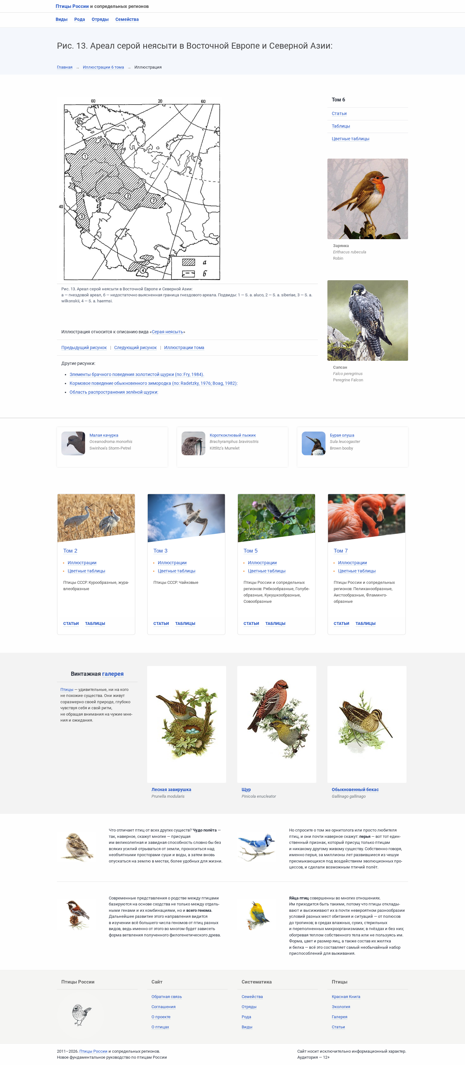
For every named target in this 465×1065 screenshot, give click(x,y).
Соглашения (164, 1006)
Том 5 (250, 551)
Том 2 (70, 551)
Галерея (339, 1016)
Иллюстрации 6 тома (103, 67)
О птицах (160, 1027)
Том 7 (341, 551)
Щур (246, 789)
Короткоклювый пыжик (233, 435)
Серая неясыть (167, 331)
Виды (62, 19)
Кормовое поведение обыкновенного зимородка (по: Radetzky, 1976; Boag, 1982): (154, 383)
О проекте (161, 1016)
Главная (64, 67)
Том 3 (160, 551)
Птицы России (72, 6)
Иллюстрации (82, 562)
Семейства (127, 19)
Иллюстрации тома (184, 347)
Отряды (100, 19)
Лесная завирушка (171, 789)
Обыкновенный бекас (355, 789)
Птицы (66, 689)
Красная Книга (346, 996)
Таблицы (341, 126)
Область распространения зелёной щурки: (114, 392)
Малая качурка (104, 435)
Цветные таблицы (350, 138)
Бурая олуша (342, 435)
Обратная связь (167, 996)
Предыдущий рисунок (84, 347)
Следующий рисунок (135, 347)
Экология (341, 1006)
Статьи (339, 113)
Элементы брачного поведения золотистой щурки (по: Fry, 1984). (137, 374)
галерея (113, 673)
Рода (79, 19)
